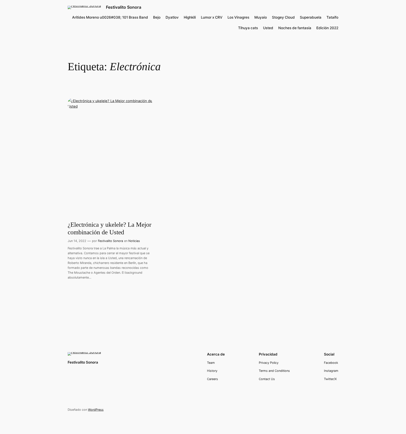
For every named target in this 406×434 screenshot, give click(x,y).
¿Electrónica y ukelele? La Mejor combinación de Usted (109, 228)
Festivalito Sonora (123, 7)
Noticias (134, 241)
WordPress (96, 409)
